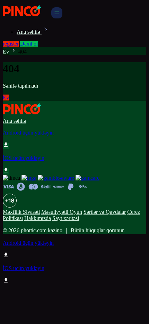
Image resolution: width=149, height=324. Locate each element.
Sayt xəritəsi (65, 218)
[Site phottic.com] (26, 16)
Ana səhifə (29, 32)
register (11, 44)
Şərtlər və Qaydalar (105, 212)
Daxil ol (29, 44)
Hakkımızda (37, 218)
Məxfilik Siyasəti (21, 212)
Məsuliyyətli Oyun (61, 212)
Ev (6, 52)
